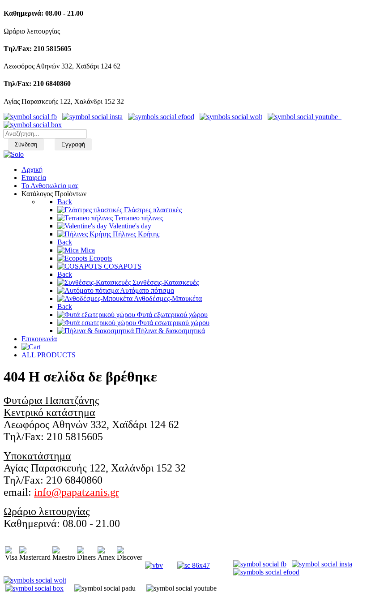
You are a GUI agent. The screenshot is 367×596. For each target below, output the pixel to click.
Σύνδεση (26, 144)
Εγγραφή (73, 144)
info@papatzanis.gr (76, 492)
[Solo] (14, 154)
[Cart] (31, 347)
